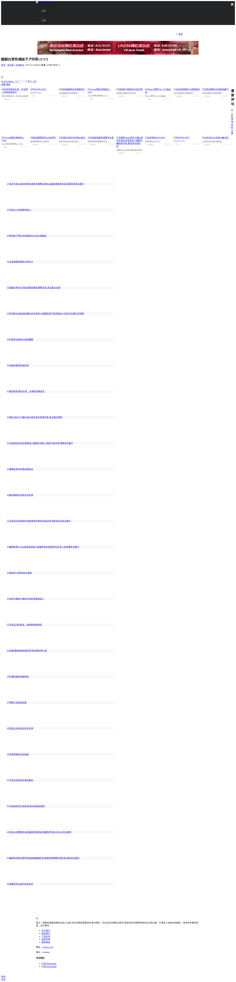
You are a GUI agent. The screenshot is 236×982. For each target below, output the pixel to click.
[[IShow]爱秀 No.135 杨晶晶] (158, 91)
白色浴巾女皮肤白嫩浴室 (212, 141)
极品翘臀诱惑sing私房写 (39, 141)
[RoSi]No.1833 (36, 93)
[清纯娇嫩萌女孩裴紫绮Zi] (72, 89)
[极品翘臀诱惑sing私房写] (43, 137)
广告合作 (46, 936)
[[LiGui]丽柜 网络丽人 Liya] (101, 90)
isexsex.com (48, 947)
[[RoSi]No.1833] (43, 89)
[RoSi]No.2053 (179, 141)
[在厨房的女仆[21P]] (158, 137)
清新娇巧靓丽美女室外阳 (126, 93)
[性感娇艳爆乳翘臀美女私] (101, 137)
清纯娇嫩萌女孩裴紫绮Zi (68, 93)
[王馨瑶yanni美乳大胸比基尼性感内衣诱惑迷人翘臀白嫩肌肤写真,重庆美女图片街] (129, 142)
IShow (149, 99)
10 (12, 81)
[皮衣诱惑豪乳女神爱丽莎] (187, 89)
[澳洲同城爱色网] (45, 2)
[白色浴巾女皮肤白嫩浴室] (215, 137)
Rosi (33, 96)
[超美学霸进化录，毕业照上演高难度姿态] (15, 91)
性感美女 (20, 65)
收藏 (3, 84)
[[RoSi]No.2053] (187, 137)
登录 (44, 11)
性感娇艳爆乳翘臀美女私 (97, 141)
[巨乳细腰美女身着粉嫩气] (215, 89)
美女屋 (10, 65)
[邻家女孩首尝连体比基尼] (72, 137)
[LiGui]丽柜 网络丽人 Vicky (12, 144)
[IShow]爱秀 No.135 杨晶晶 (155, 96)
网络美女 (93, 144)
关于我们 (46, 930)
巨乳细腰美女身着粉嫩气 (212, 93)
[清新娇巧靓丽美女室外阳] (129, 89)
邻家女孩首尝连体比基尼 (69, 141)
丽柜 (91, 98)
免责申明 (46, 939)
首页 (180, 34)
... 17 (15, 81)
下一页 (33, 81)
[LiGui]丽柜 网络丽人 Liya (98, 95)
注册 (44, 20)
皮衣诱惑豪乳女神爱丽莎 (183, 93)
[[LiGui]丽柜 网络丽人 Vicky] (15, 139)
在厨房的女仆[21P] (152, 141)
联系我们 (46, 933)
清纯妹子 (7, 99)
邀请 (8, 84)
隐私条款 (46, 942)
